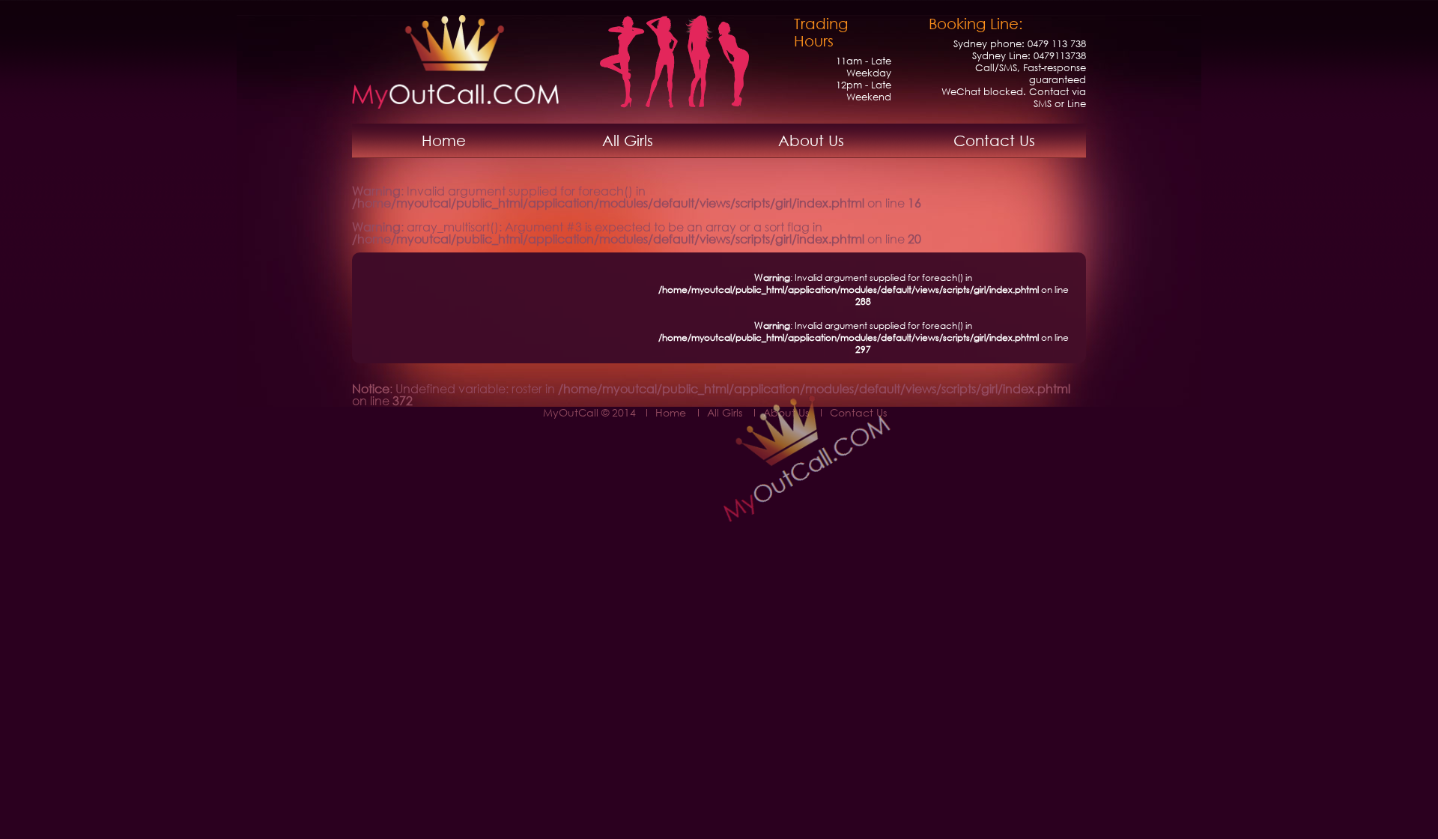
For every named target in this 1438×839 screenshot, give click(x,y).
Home (444, 140)
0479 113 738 (1057, 43)
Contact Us (994, 140)
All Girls (627, 140)
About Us (811, 140)
